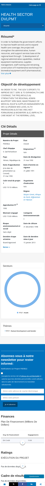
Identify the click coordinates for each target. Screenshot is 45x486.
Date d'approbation (11, 165)
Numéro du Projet (10, 140)
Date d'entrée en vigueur (31, 166)
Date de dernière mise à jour (31, 237)
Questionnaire (34, 476)
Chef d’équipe (9, 148)
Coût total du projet (11, 181)
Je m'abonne (10, 404)
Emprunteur (29, 148)
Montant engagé (10, 213)
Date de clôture (30, 223)
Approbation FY (10, 204)
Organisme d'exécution (29, 181)
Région (27, 191)
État (25, 140)
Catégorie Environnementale (31, 214)
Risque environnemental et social (11, 226)
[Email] (4, 484)
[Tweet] (13, 484)
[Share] (22, 484)
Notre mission (6, 5)
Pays (5, 157)
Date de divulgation (32, 157)
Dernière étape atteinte (9, 237)
